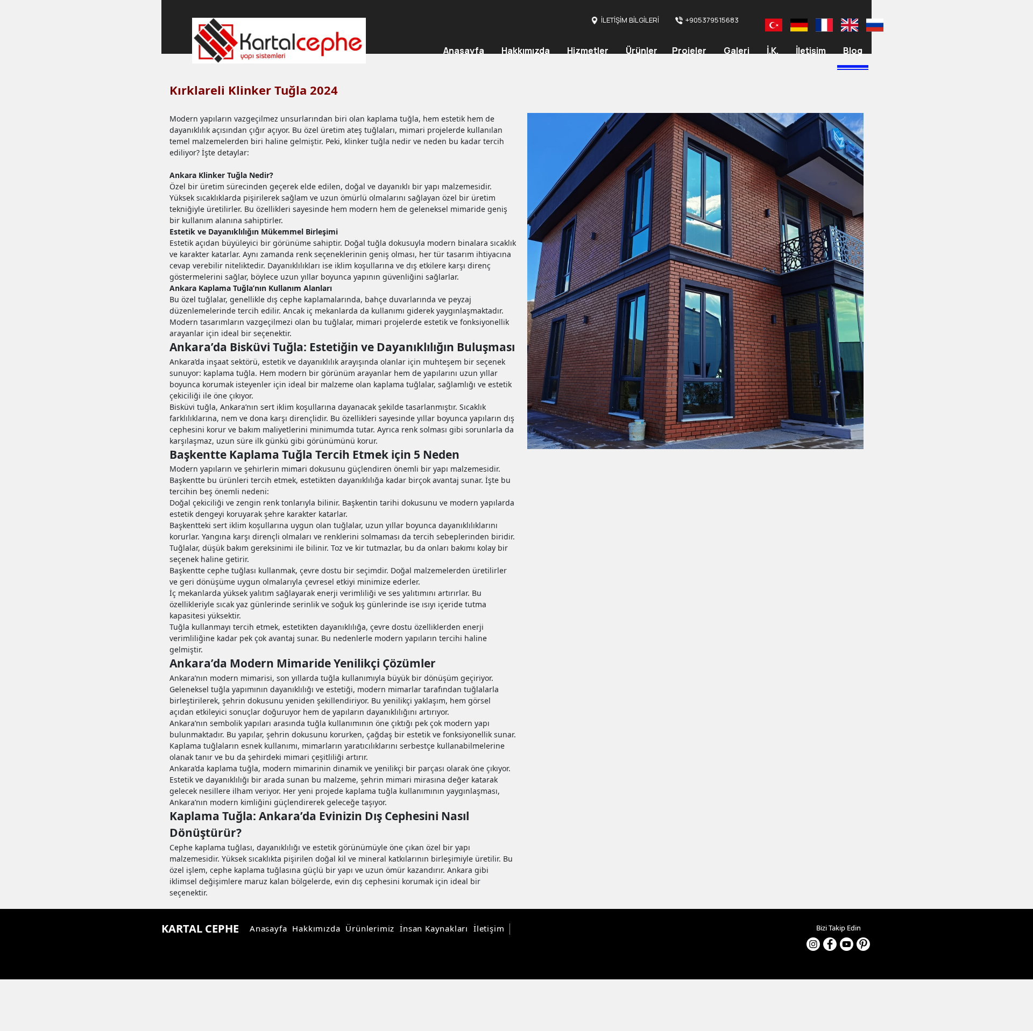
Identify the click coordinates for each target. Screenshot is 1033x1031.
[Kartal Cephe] (279, 40)
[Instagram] (813, 944)
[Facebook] (830, 944)
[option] (695, 281)
